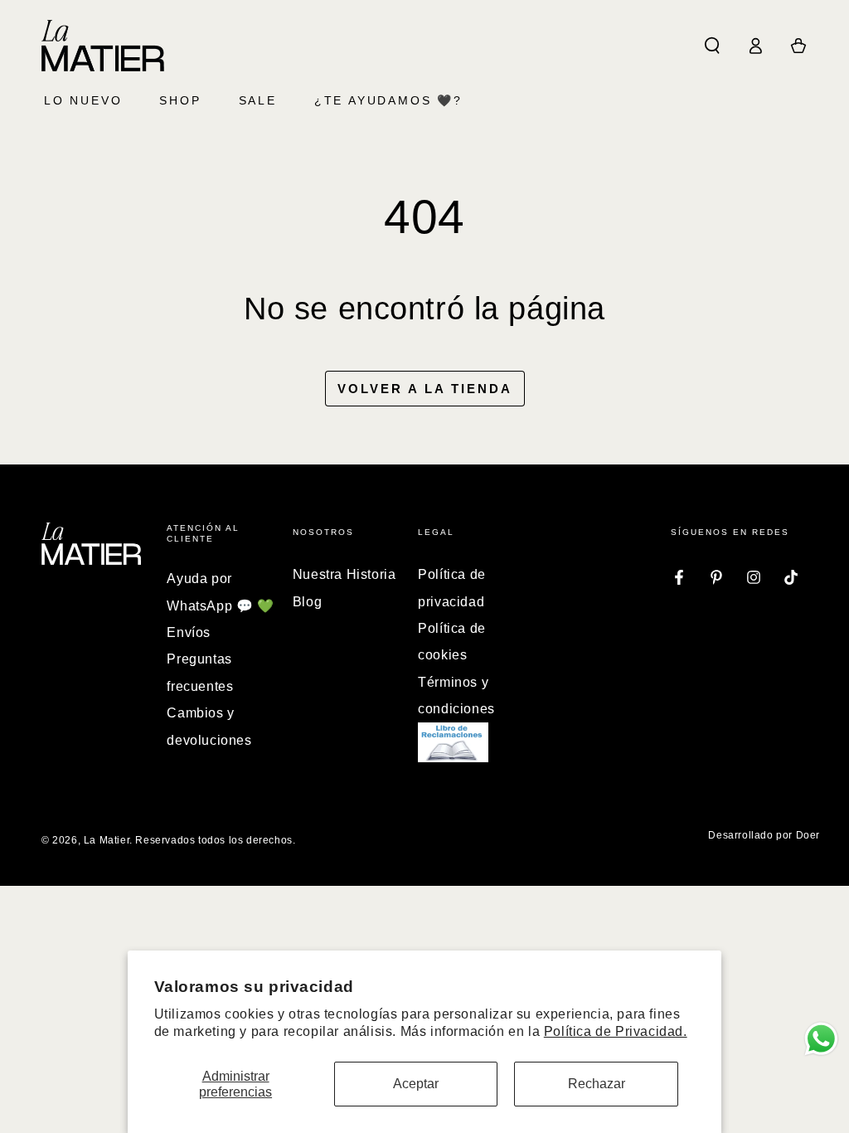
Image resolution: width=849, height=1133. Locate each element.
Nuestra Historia (344, 574)
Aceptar (416, 1084)
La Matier (106, 840)
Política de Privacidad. (615, 1031)
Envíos (189, 632)
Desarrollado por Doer (764, 835)
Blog (307, 602)
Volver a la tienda (424, 389)
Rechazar (596, 1084)
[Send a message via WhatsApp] (821, 1038)
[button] (712, 45)
